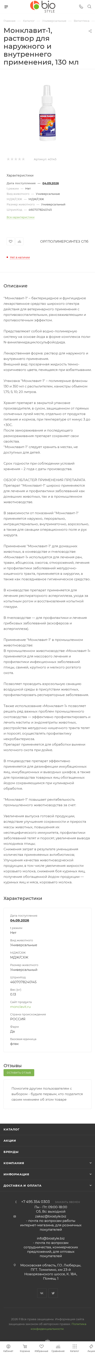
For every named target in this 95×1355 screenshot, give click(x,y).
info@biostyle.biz (51, 1238)
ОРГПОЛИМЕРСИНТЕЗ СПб (64, 241)
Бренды (11, 1152)
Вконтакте (42, 1293)
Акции (10, 1140)
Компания (14, 1163)
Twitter (53, 1293)
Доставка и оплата (23, 1185)
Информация (16, 1174)
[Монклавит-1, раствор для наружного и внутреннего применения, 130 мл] (47, 113)
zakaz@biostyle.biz (50, 1216)
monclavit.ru (20, 1007)
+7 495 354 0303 (35, 1202)
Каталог (12, 1129)
